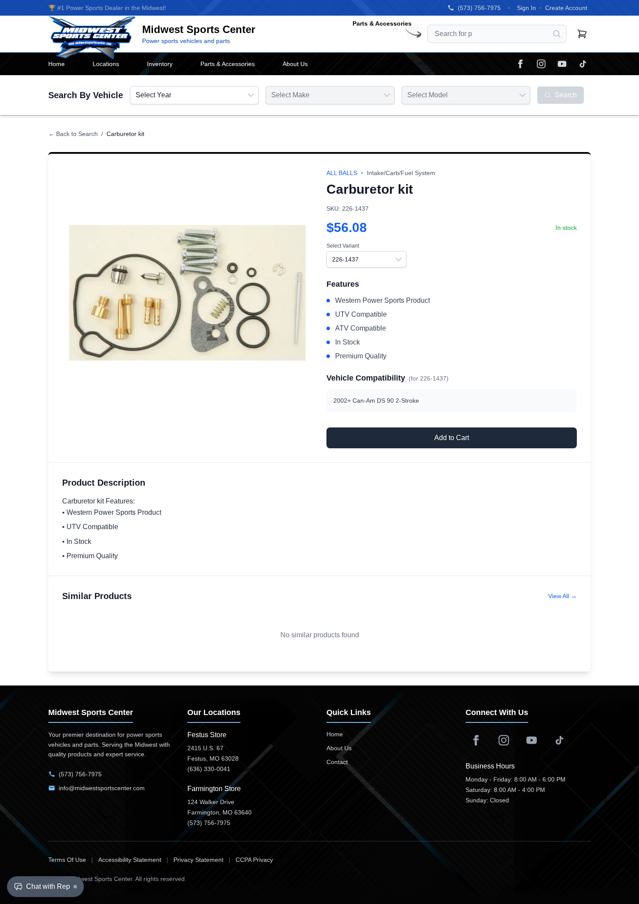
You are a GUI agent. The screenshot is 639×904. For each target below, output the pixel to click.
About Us (339, 748)
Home (334, 734)
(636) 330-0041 (208, 768)
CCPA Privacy (254, 859)
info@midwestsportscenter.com (102, 788)
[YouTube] (562, 64)
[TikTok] (583, 64)
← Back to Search (73, 133)
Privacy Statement (198, 859)
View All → (562, 596)
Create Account (566, 7)
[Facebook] (520, 64)
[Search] (557, 34)
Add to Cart (451, 437)
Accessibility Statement (129, 859)
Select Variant (342, 246)
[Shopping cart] (582, 34)
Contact (337, 761)
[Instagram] (541, 64)
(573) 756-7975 (479, 7)
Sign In (526, 7)
